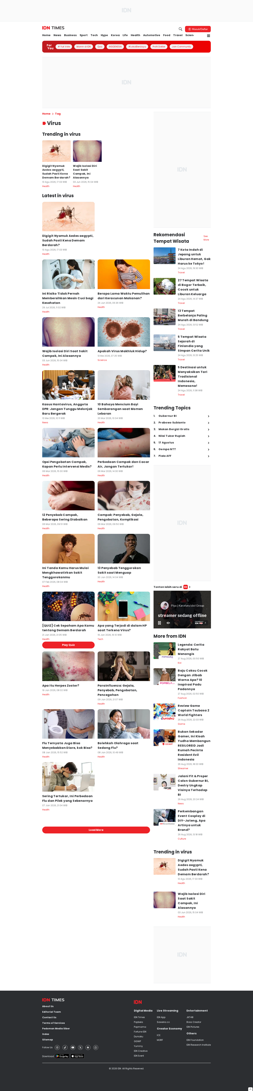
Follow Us (47, 1047)
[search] (180, 29)
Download (48, 1056)
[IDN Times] (53, 28)
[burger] (208, 36)
